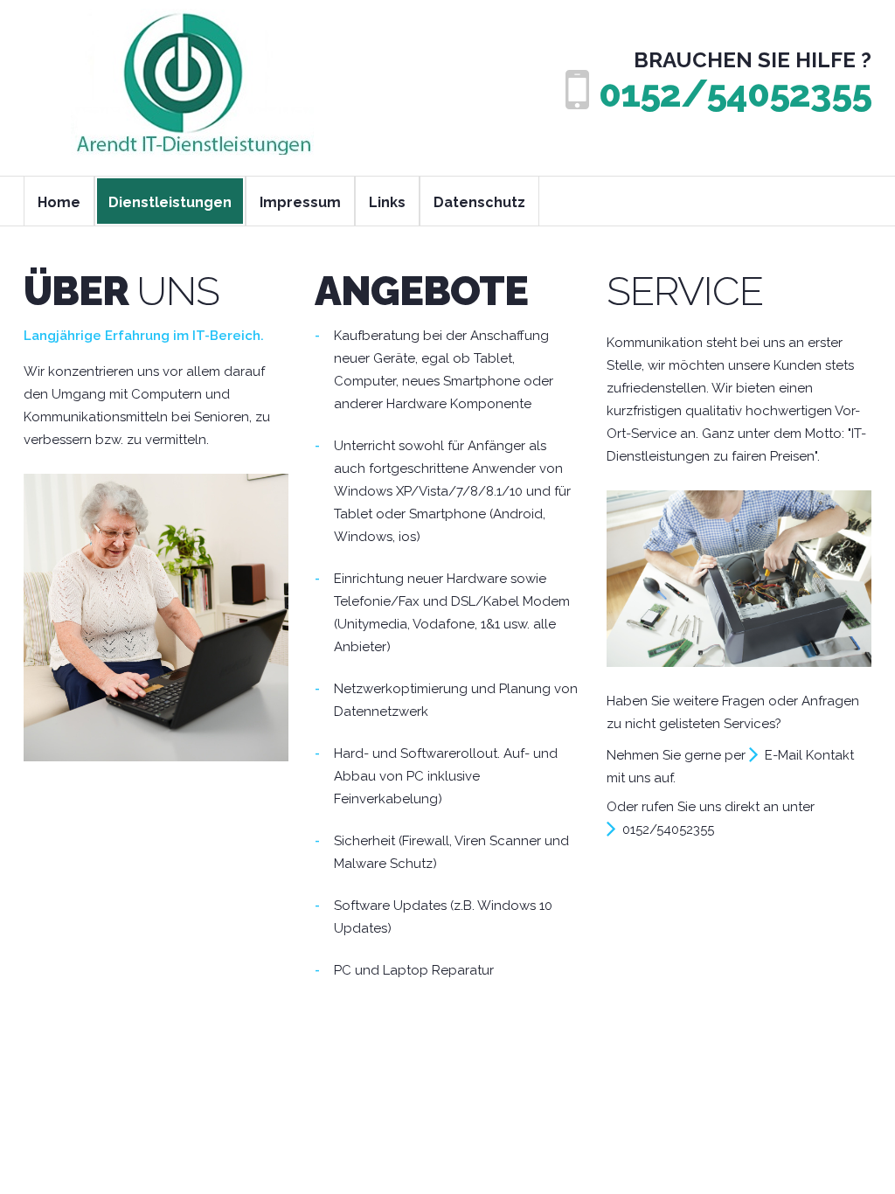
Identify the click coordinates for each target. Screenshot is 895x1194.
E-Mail (783, 755)
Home (59, 202)
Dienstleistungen (170, 202)
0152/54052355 (735, 94)
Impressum (300, 202)
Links (387, 202)
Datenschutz (479, 202)
